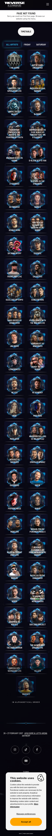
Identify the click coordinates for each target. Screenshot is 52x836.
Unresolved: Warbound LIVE (14, 669)
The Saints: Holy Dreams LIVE (37, 646)
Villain (37, 671)
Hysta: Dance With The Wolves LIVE (37, 321)
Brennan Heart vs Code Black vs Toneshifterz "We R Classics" (37, 134)
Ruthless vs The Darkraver (37, 576)
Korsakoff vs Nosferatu (37, 344)
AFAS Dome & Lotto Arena (35, 733)
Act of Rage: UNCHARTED (37, 66)
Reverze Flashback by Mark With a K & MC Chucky (37, 551)
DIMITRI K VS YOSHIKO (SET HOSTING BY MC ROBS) (37, 226)
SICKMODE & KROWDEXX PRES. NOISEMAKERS (37, 599)
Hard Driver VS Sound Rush (14, 321)
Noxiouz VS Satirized (14, 460)
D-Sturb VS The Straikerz (37, 182)
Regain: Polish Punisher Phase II (37, 530)
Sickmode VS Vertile (14, 623)
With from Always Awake (26, 833)
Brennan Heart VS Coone (14, 159)
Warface (26, 694)
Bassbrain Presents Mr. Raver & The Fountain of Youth (14, 134)
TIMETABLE (26, 31)
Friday (27, 44)
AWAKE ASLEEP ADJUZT (14, 112)
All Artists (12, 44)
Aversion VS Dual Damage (37, 89)
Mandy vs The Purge (37, 368)
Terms (26, 772)
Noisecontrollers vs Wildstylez (37, 437)
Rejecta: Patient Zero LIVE (14, 553)
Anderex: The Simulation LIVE (14, 89)
